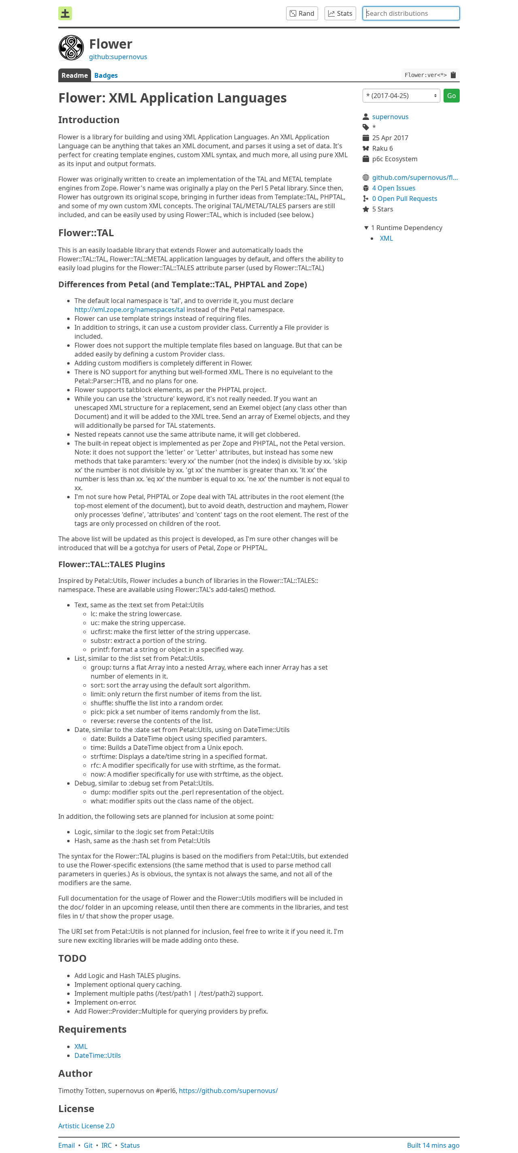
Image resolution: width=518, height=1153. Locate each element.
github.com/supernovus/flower (416, 177)
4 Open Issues (394, 188)
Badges (106, 75)
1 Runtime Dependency (406, 227)
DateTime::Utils (97, 1055)
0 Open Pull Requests (404, 198)
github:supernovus (118, 56)
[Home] (65, 13)
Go (451, 95)
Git (88, 1145)
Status (130, 1145)
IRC (107, 1145)
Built (433, 1145)
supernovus (390, 116)
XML (80, 1046)
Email (66, 1145)
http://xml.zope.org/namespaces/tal (129, 309)
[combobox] (411, 13)
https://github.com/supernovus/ (228, 1090)
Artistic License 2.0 (86, 1125)
